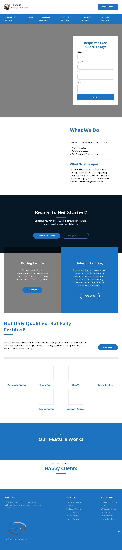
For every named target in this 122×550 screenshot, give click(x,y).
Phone (79, 72)
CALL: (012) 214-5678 (75, 236)
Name (80, 52)
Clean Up (76, 385)
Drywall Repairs (72, 516)
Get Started (108, 7)
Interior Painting (105, 385)
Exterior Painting (46, 409)
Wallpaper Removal (75, 409)
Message (81, 82)
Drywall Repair (46, 385)
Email (80, 62)
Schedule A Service (46, 236)
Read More (32, 290)
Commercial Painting (16, 385)
